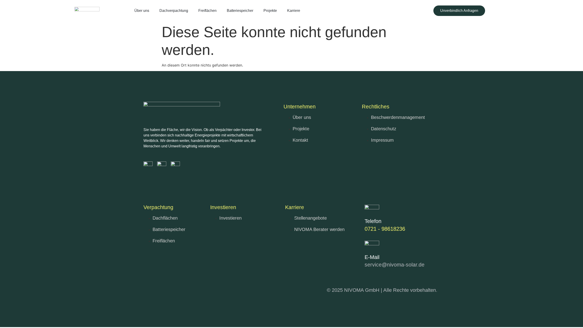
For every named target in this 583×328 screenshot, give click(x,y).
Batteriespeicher (240, 11)
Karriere (293, 11)
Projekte (270, 11)
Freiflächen (207, 11)
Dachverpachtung (173, 11)
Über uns (141, 11)
